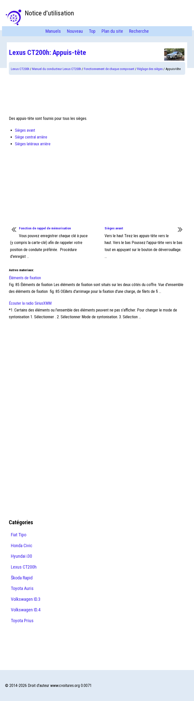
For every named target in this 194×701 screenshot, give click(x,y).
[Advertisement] (97, 95)
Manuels (53, 31)
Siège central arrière (31, 137)
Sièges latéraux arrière (33, 144)
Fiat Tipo (18, 534)
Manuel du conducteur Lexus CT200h (56, 69)
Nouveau (75, 31)
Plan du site (112, 31)
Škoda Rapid (22, 577)
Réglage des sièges (150, 69)
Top (92, 31)
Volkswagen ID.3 (25, 599)
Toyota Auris (22, 588)
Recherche (139, 31)
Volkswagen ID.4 (25, 609)
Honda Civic (21, 545)
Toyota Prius (22, 620)
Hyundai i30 (21, 556)
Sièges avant (25, 130)
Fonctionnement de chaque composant (109, 69)
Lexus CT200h (20, 69)
